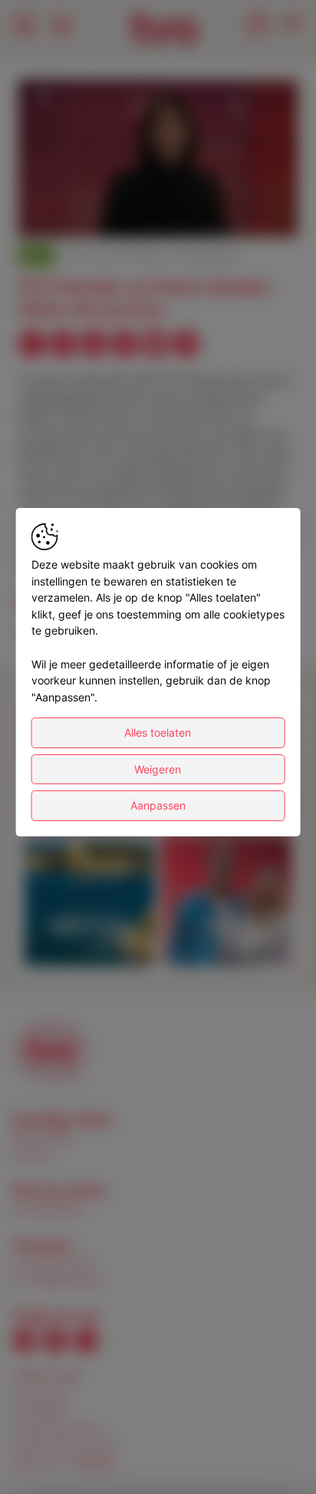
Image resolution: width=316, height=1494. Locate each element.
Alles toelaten (157, 732)
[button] (160, 160)
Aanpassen (158, 806)
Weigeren (157, 769)
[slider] (158, 188)
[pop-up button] (248, 212)
